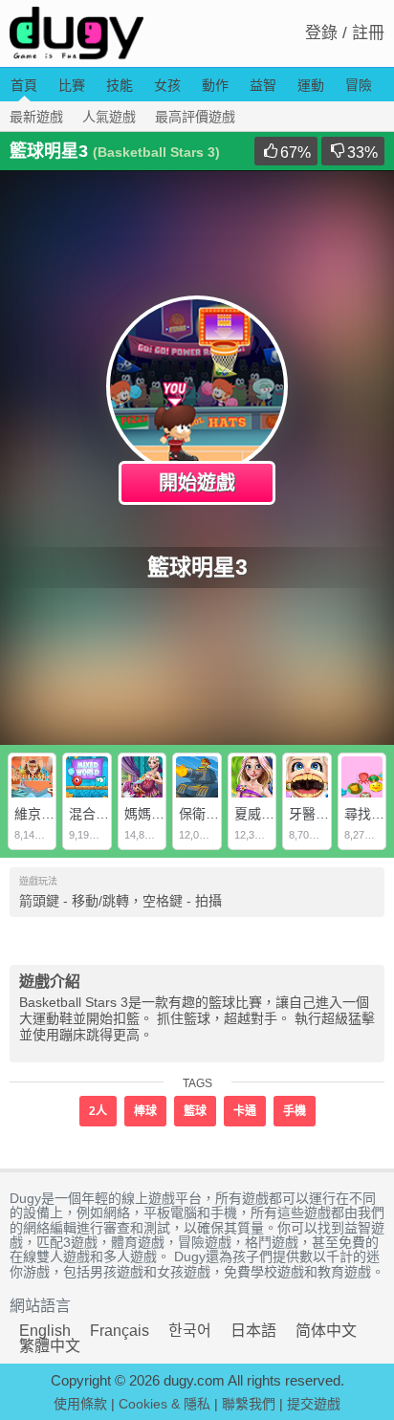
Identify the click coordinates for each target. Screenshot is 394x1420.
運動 (310, 85)
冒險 (358, 85)
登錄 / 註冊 (344, 33)
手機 (294, 1111)
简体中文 (326, 1330)
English (45, 1330)
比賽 (71, 85)
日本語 (253, 1330)
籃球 (195, 1111)
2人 (98, 1111)
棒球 (145, 1111)
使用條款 (80, 1403)
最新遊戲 (36, 116)
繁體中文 (49, 1346)
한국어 (189, 1330)
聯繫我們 (248, 1403)
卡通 (244, 1111)
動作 (215, 85)
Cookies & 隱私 (164, 1403)
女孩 (167, 85)
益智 (263, 85)
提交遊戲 (313, 1403)
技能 (119, 85)
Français (119, 1330)
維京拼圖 (41, 813)
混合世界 (95, 813)
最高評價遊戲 (195, 116)
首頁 (24, 85)
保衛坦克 (205, 813)
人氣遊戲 (109, 116)
